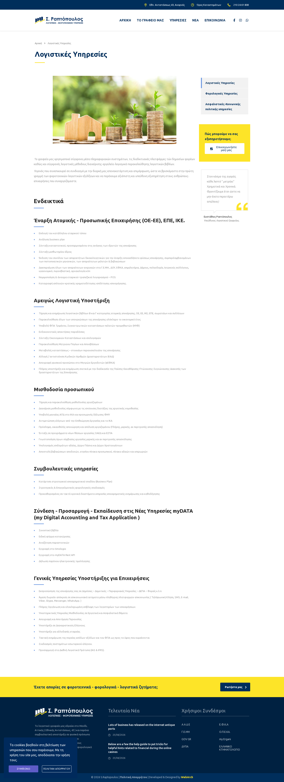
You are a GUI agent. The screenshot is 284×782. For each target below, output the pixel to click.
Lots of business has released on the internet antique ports (141, 726)
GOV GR (186, 739)
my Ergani (225, 739)
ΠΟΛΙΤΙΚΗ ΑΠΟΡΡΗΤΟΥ (56, 769)
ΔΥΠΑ (185, 746)
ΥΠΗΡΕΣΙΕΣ (178, 20)
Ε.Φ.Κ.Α (223, 724)
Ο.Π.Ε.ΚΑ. (224, 731)
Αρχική (38, 43)
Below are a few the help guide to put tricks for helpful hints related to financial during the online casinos (139, 748)
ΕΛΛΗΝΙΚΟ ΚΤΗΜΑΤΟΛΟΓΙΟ (229, 748)
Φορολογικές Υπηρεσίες (221, 93)
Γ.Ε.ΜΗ (186, 731)
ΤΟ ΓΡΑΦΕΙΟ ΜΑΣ (150, 20)
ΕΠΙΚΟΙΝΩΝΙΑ (215, 20)
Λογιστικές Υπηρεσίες (220, 82)
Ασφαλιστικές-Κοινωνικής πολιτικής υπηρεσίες (223, 107)
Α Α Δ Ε (186, 724)
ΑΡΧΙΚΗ (125, 20)
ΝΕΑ (195, 20)
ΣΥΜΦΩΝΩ (23, 769)
